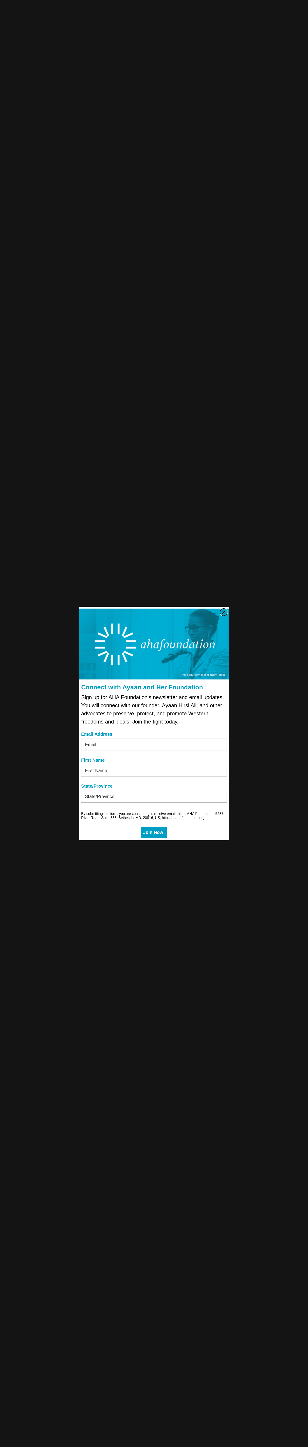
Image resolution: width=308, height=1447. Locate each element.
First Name (93, 760)
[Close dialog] (223, 612)
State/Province (97, 786)
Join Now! (154, 832)
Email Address (96, 734)
